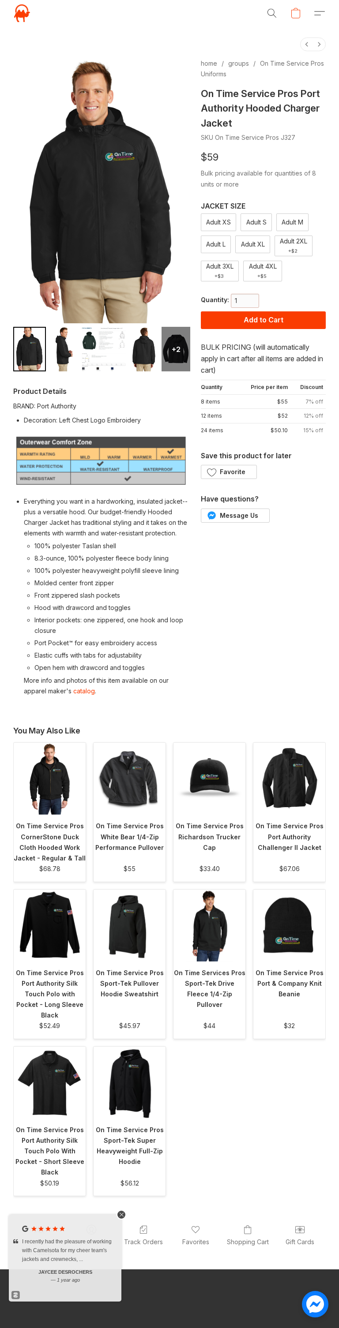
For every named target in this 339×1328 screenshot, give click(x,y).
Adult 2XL (293, 245)
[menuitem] (307, 44)
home (209, 63)
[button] (22, 13)
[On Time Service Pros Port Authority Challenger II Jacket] (289, 779)
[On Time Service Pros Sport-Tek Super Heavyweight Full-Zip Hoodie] (130, 1083)
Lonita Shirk (65, 1272)
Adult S (256, 222)
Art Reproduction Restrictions (91, 1305)
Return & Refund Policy (256, 1305)
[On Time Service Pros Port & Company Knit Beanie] (289, 925)
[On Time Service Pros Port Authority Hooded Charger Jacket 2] (104, 349)
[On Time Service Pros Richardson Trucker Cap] (209, 779)
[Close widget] (121, 1215)
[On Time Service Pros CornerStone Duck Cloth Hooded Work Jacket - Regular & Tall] (50, 779)
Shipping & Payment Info (178, 1305)
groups (238, 63)
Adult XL (253, 244)
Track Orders (143, 1242)
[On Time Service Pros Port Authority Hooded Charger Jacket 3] (144, 349)
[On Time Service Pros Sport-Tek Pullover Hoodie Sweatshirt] (130, 925)
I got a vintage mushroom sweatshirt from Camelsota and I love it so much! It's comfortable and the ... (67, 1250)
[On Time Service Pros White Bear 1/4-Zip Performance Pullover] (130, 779)
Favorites (195, 1242)
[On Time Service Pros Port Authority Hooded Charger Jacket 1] (63, 349)
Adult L (216, 244)
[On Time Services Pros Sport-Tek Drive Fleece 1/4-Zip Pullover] (209, 925)
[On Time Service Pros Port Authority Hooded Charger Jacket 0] (29, 349)
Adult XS (218, 222)
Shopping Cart (248, 1242)
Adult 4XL (263, 270)
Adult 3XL (220, 270)
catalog (84, 691)
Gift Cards (300, 1242)
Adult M (292, 222)
